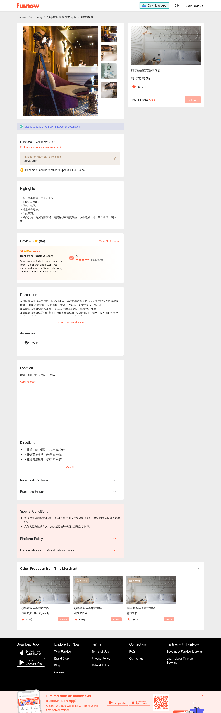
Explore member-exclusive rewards (39, 147)
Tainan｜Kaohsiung (29, 17)
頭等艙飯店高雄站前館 (61, 17)
